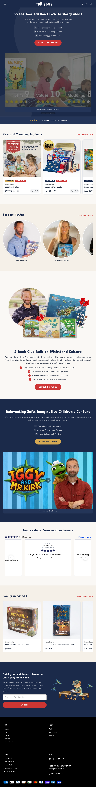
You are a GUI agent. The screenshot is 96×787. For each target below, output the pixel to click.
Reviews (6, 735)
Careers (6, 729)
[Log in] (86, 4)
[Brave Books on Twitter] (59, 759)
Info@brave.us (56, 769)
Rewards (7, 739)
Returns (51, 735)
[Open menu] (5, 4)
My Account (53, 732)
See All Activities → (85, 596)
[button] (82, 4)
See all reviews (84, 537)
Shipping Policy (9, 762)
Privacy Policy (8, 758)
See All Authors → (85, 215)
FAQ (50, 729)
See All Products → (85, 135)
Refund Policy (8, 765)
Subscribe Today (48, 387)
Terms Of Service (9, 771)
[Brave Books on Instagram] (50, 759)
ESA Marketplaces (10, 742)
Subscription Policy (10, 768)
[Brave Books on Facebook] (54, 759)
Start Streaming (47, 42)
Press (5, 732)
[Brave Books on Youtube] (63, 759)
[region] (48, 62)
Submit (25, 705)
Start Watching (48, 441)
